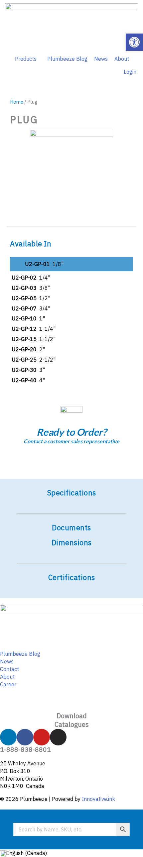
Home (16, 102)
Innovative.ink (98, 799)
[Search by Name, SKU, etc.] (71, 829)
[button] (134, 42)
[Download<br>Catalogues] (71, 703)
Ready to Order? (71, 432)
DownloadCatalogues (72, 720)
